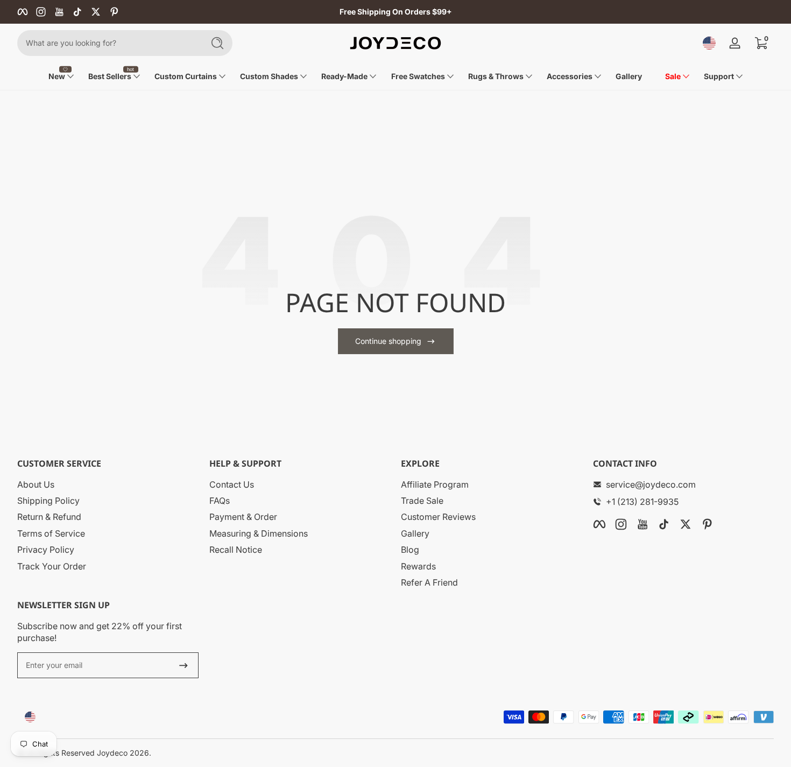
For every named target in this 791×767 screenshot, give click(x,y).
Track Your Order (51, 566)
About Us (35, 484)
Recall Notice (235, 549)
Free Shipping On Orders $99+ (396, 11)
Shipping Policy (48, 500)
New (56, 76)
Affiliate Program (435, 484)
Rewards (418, 566)
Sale (673, 76)
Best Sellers (109, 76)
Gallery (415, 533)
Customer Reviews (438, 516)
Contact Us (231, 484)
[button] (709, 43)
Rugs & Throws (496, 76)
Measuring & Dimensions (258, 533)
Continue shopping (388, 341)
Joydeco (112, 752)
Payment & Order (243, 516)
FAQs (219, 500)
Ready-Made (344, 76)
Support (719, 76)
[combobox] (107, 43)
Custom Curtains (185, 76)
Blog (410, 549)
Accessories (569, 76)
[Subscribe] (183, 665)
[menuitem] (108, 484)
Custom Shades (269, 76)
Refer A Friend (429, 582)
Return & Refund (49, 516)
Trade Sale (422, 500)
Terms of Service (51, 533)
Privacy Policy (45, 549)
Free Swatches (418, 76)
